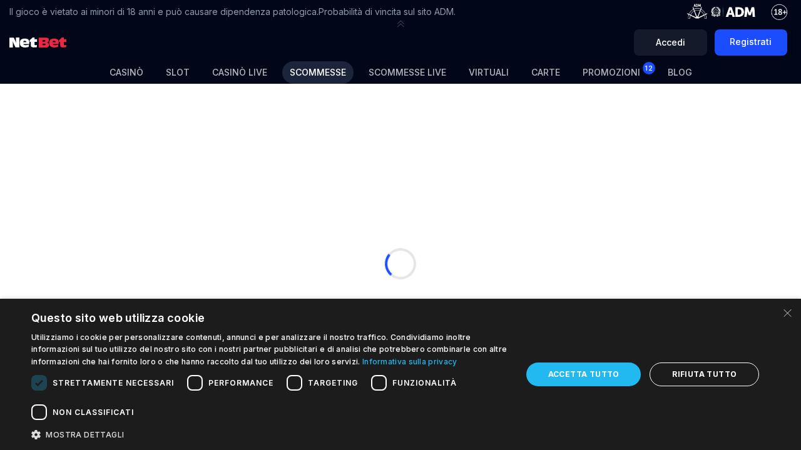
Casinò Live (239, 72)
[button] (400, 24)
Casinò (126, 72)
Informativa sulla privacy (409, 361)
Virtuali (489, 72)
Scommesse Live (407, 72)
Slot (178, 72)
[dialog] (400, 374)
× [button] (787, 312)
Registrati (751, 41)
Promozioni (618, 71)
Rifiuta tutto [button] (704, 374)
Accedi (670, 42)
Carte (545, 72)
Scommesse (318, 72)
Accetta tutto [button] (584, 374)
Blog (680, 72)
